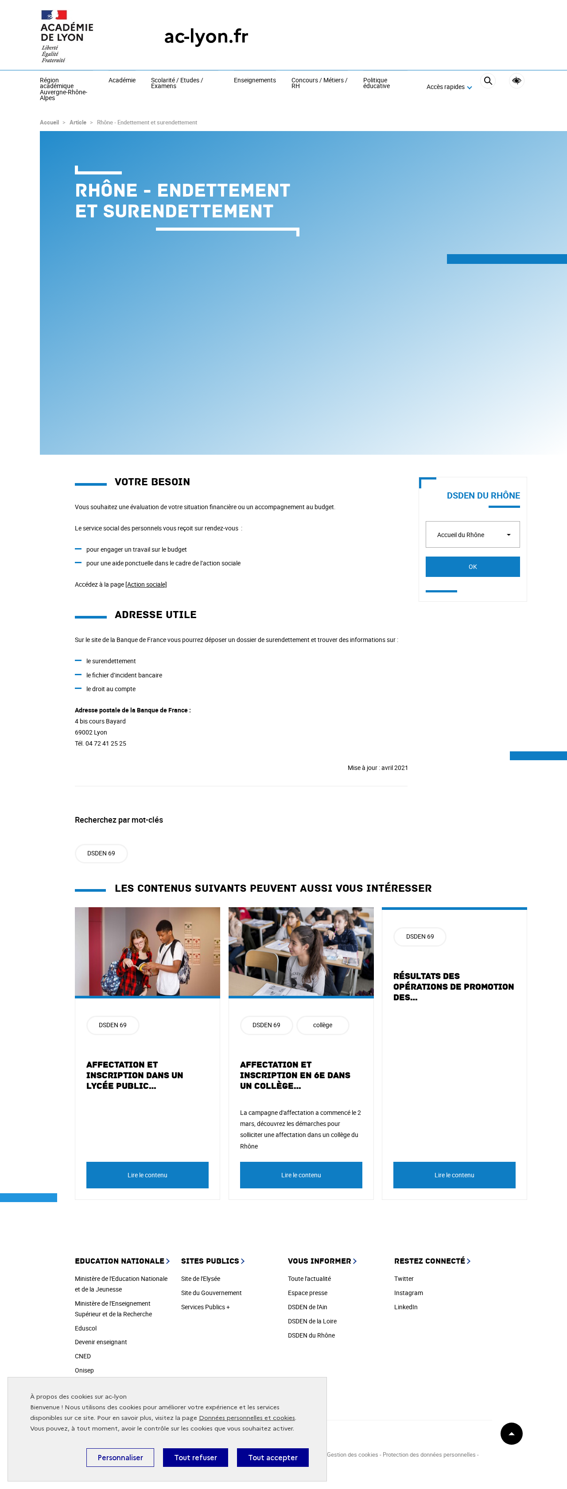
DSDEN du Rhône (311, 1335)
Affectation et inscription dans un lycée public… (134, 1075)
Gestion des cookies (352, 1454)
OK (473, 566)
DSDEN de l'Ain (307, 1307)
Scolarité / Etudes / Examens (177, 83)
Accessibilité (516, 81)
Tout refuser (195, 1457)
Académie (122, 80)
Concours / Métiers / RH (319, 83)
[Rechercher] (488, 87)
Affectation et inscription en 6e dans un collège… (295, 1075)
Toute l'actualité (309, 1278)
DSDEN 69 (101, 853)
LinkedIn (406, 1307)
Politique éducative (376, 83)
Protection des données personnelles (429, 1454)
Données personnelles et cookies (247, 1418)
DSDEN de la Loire (312, 1321)
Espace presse (307, 1292)
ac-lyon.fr (206, 36)
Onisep (84, 1370)
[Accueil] (84, 36)
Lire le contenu (147, 1175)
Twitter (404, 1278)
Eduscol (86, 1328)
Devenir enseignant (101, 1342)
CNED (83, 1356)
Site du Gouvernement (211, 1292)
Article (78, 122)
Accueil (49, 122)
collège (322, 1025)
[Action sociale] (146, 584)
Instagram (408, 1292)
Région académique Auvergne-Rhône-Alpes (63, 89)
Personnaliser (120, 1457)
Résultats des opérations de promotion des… (453, 987)
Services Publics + (205, 1307)
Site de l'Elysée (200, 1278)
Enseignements (255, 80)
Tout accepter (273, 1457)
